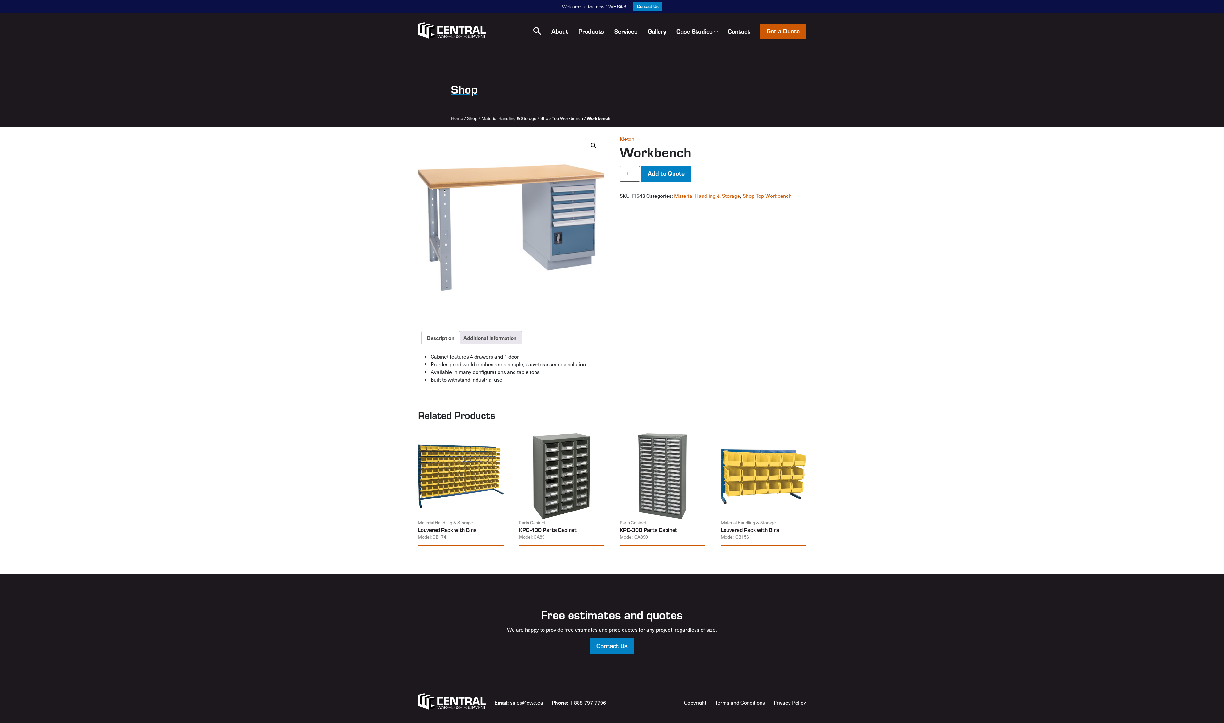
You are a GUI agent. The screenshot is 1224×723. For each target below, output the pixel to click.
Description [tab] (441, 337)
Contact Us (648, 6)
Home (457, 118)
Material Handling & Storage (508, 118)
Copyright (695, 702)
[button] (537, 31)
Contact (739, 31)
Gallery (657, 31)
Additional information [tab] (490, 337)
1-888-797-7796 (579, 702)
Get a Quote (783, 30)
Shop (472, 118)
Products (591, 31)
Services (626, 31)
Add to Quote (666, 173)
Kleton (627, 138)
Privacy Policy (790, 702)
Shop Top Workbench (561, 118)
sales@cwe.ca (518, 702)
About (559, 31)
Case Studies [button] (694, 31)
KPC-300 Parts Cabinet (648, 529)
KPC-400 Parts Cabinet (548, 529)
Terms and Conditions (740, 702)
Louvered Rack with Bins (447, 529)
